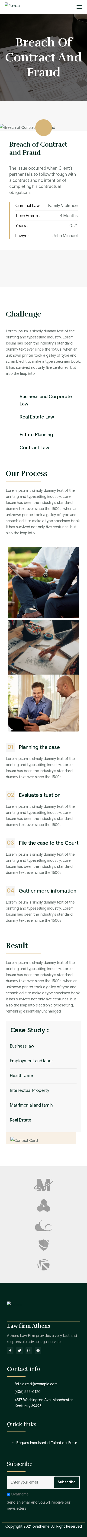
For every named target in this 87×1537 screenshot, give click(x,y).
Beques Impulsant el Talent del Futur (46, 1443)
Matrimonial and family (31, 1105)
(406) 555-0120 (28, 1391)
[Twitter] (19, 1350)
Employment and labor (31, 1060)
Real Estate (20, 1120)
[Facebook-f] (10, 1350)
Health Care (21, 1075)
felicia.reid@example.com (36, 1384)
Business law (22, 1046)
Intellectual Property (29, 1090)
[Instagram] (29, 1350)
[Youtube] (38, 1350)
